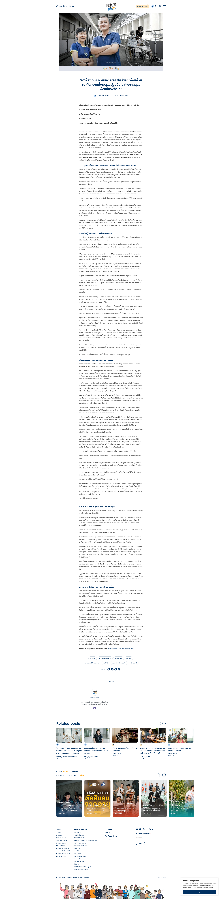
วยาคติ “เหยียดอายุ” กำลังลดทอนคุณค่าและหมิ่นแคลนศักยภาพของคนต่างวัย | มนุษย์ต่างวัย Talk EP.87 (97, 808)
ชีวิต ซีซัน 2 (77, 859)
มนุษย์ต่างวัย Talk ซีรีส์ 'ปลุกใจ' (82, 867)
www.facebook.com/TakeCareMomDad (121, 648)
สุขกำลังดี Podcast (79, 861)
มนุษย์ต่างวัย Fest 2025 (63, 853)
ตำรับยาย (76, 864)
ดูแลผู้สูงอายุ (118, 658)
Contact (108, 839)
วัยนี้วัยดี (105, 663)
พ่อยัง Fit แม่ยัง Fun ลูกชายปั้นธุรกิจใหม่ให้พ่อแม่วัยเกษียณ (181, 808)
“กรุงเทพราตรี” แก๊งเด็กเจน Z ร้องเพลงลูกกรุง (125, 809)
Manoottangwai (64, 802)
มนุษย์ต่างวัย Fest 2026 (63, 851)
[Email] (94, 708)
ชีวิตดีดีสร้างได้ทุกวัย (105, 658)
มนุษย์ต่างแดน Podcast (80, 856)
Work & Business (104, 96)
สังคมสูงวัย (122, 663)
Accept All (199, 892)
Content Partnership (70, 756)
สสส (113, 663)
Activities (108, 829)
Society (59, 756)
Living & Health (117, 753)
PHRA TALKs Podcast (80, 843)
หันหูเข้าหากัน (77, 853)
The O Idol (77, 848)
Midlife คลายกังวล (79, 838)
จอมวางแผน (77, 832)
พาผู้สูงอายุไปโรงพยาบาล (92, 663)
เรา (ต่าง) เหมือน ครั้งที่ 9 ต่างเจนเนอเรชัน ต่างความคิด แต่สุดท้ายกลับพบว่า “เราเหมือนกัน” (68, 808)
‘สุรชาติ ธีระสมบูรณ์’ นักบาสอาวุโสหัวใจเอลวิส (124, 749)
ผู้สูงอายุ (128, 658)
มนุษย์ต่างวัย (94, 698)
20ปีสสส (92, 658)
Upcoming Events (142, 6)
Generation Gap (173, 753)
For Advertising (111, 836)
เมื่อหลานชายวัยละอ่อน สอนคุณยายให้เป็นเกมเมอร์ (179, 749)
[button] (164, 723)
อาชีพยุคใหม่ (133, 663)
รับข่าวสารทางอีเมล (143, 833)
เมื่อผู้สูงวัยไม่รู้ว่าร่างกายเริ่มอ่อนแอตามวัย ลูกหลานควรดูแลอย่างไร (96, 750)
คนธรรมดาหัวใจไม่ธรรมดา (81, 869)
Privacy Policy (161, 877)
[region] (199, 887)
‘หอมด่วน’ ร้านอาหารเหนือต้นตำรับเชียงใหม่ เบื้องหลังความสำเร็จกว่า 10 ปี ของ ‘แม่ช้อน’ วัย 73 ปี (152, 750)
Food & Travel (145, 756)
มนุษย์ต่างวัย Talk (79, 835)
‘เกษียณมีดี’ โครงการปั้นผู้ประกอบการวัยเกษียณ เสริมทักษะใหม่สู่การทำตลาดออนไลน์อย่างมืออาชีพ (69, 750)
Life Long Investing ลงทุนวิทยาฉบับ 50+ (85, 840)
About (107, 832)
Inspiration (119, 804)
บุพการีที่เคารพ (78, 851)
